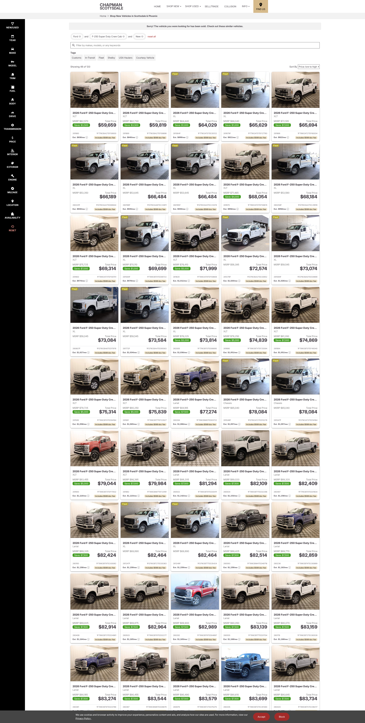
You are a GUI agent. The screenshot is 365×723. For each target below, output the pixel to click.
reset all (152, 36)
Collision (230, 6)
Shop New (173, 6)
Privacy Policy (83, 718)
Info (244, 6)
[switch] (76, 58)
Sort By (293, 66)
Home (157, 6)
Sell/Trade (212, 6)
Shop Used (192, 6)
